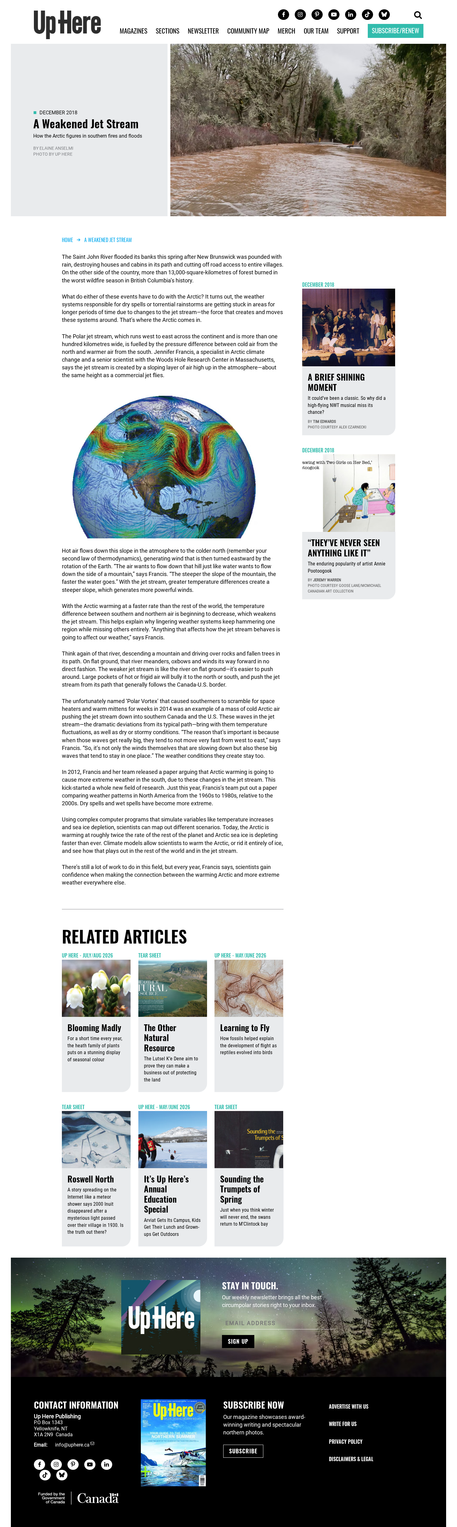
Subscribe (243, 1451)
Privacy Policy (345, 1441)
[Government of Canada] (78, 1498)
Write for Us (343, 1424)
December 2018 (58, 113)
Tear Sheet (149, 955)
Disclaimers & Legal (351, 1459)
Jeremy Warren (327, 580)
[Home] (67, 24)
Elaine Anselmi (56, 148)
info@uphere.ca (72, 1445)
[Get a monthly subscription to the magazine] (173, 1442)
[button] (417, 15)
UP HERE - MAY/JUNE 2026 (240, 955)
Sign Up (238, 1341)
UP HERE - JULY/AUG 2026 (87, 955)
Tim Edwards (324, 421)
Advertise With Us (348, 1406)
